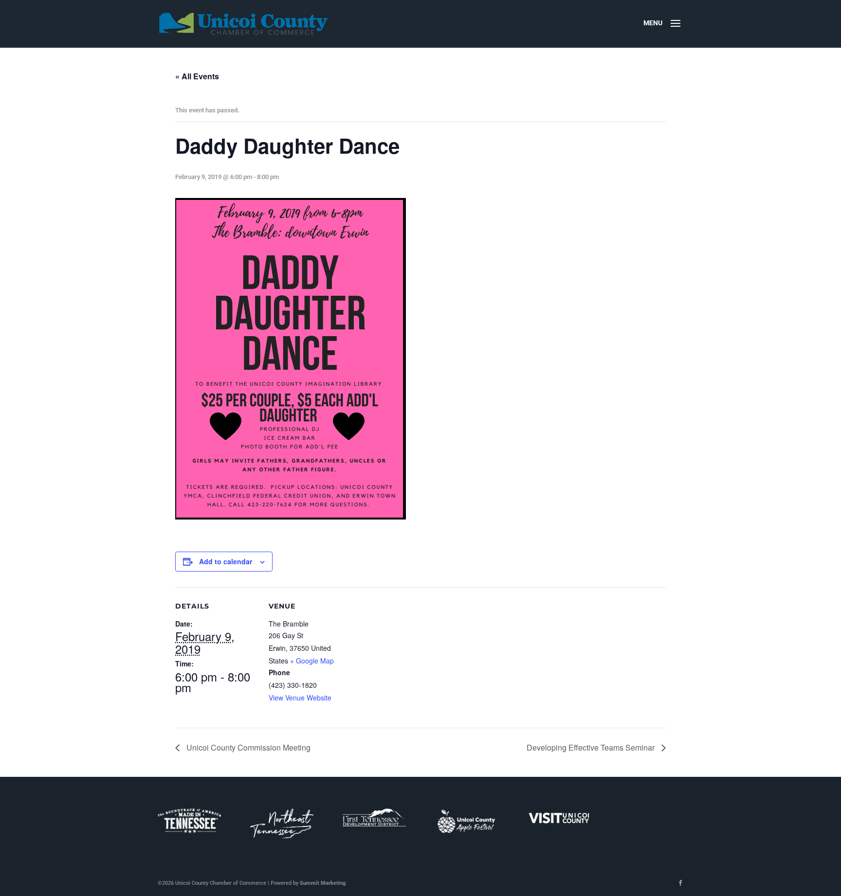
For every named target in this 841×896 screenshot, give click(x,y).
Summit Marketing (323, 883)
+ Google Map (312, 660)
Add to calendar (225, 561)
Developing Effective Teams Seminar (592, 747)
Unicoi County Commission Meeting (247, 747)
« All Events (197, 76)
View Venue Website (300, 697)
